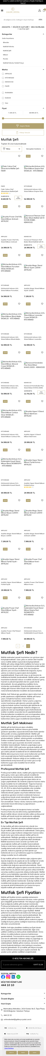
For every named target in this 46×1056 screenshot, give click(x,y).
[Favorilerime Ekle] (19, 156)
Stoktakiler (9, 93)
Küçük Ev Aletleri (20, 27)
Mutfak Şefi (7, 51)
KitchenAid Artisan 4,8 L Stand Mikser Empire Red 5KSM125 (33, 190)
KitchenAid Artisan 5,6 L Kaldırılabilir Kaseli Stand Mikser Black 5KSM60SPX (10, 484)
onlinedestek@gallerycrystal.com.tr (17, 1019)
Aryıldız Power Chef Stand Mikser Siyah (10, 632)
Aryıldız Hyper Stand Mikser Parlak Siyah (11, 583)
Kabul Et (11, 1052)
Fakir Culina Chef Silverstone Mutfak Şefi (9, 190)
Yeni (6, 103)
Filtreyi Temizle (25, 133)
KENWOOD (9, 82)
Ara (40, 20)
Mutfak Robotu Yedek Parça (13, 63)
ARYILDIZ (8, 74)
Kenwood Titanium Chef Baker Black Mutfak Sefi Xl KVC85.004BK (33, 241)
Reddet (23, 1052)
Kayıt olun (38, 965)
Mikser (5, 55)
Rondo (5, 59)
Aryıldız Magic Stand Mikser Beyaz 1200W (11, 535)
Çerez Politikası (9, 1048)
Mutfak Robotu (8, 46)
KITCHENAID (9, 78)
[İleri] (28, 646)
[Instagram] (8, 977)
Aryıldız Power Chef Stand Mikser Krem (33, 583)
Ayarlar (34, 1052)
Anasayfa (6, 27)
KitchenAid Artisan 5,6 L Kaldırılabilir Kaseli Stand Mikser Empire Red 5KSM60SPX (33, 632)
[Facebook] (3, 977)
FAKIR (7, 86)
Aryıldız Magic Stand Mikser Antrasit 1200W (34, 535)
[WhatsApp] (18, 977)
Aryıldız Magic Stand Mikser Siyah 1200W (34, 289)
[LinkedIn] (13, 977)
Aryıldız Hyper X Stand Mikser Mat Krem (32, 435)
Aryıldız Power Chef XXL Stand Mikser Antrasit (10, 241)
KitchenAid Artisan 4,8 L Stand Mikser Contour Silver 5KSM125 (11, 435)
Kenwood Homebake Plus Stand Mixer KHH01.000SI (34, 387)
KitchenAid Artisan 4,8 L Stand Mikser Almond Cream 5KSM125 (10, 387)
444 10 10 (7, 985)
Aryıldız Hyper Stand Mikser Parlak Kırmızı (34, 484)
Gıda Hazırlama (37, 27)
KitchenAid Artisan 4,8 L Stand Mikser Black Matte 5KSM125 (10, 338)
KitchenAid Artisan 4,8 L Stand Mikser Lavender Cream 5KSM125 (33, 338)
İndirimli (8, 98)
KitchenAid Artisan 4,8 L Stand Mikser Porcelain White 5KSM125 (10, 289)
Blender (6, 42)
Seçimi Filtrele (25, 126)
